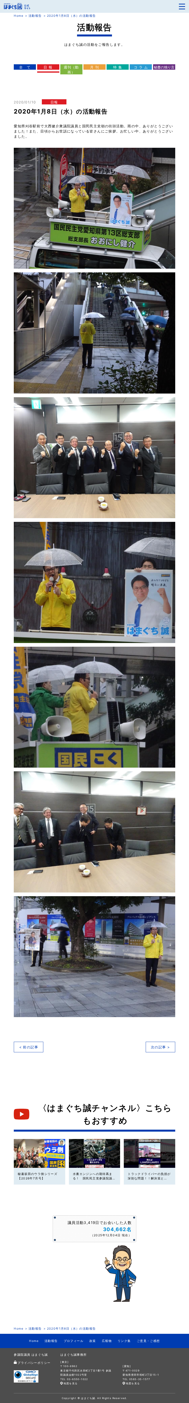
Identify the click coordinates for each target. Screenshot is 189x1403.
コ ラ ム (141, 67)
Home (18, 15)
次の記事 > (160, 1047)
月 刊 (94, 67)
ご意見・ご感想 (148, 1341)
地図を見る (70, 1383)
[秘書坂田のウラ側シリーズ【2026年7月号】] (39, 1153)
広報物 (107, 1341)
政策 (92, 1341)
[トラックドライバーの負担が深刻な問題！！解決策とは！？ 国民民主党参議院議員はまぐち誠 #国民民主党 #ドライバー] (149, 1153)
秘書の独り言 (164, 67)
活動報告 (35, 15)
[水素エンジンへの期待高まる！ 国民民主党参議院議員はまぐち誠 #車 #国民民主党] (94, 1153)
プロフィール (73, 1341)
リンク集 (124, 1341)
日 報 (48, 67)
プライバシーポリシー (33, 1363)
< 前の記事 (28, 1047)
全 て (25, 67)
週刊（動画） (71, 69)
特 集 (117, 67)
